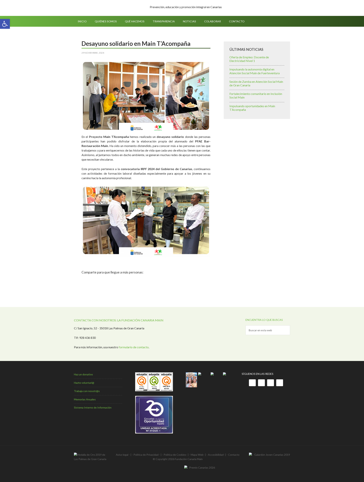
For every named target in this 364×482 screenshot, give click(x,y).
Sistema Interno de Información (92, 407)
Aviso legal (122, 454)
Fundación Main (106, 8)
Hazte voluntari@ (84, 382)
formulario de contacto (134, 347)
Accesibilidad (216, 454)
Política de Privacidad (145, 454)
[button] (5, 24)
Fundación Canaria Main (189, 459)
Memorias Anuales (85, 399)
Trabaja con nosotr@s (87, 391)
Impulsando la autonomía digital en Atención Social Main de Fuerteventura (254, 71)
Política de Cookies (175, 454)
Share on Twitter (95, 280)
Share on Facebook (86, 280)
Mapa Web (197, 454)
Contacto (233, 454)
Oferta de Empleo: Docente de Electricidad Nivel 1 (249, 58)
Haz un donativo (83, 374)
